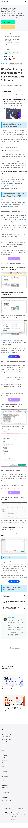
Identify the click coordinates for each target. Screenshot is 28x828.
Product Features (5, 744)
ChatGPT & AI (5, 757)
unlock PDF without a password (10, 340)
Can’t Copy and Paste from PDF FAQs (12, 52)
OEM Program (5, 787)
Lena (9, 617)
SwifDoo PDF (22, 219)
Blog (3, 750)
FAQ (2, 782)
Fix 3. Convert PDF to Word (11, 47)
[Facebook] (2, 800)
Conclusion (7, 49)
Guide (3, 780)
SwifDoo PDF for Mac (6, 736)
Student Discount (5, 792)
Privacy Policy (11, 808)
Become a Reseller (6, 790)
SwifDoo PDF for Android (7, 741)
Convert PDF (4, 755)
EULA (16, 808)
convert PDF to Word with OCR (12, 525)
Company (4, 769)
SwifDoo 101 (4, 760)
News (3, 762)
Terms (6, 808)
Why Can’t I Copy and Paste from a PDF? (13, 37)
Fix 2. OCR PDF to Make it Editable (12, 44)
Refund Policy (20, 808)
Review (3, 773)
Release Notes (5, 776)
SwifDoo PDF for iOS (6, 739)
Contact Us (4, 771)
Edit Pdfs (6, 64)
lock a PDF (14, 154)
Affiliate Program (5, 785)
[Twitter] (6, 800)
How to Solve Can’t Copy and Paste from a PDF (12, 40)
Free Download (14, 259)
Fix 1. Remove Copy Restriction (12, 42)
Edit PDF (3, 752)
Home (2, 63)
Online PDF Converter (6, 734)
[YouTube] (10, 800)
